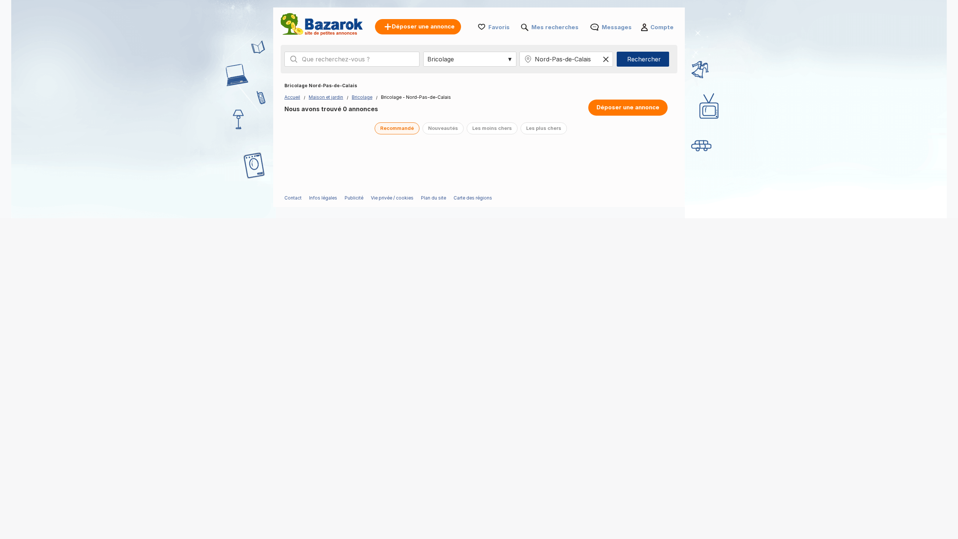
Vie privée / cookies (392, 198)
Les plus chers (543, 128)
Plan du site (433, 198)
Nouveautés (443, 128)
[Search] (294, 59)
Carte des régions (473, 198)
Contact (293, 198)
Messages (617, 27)
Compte (662, 27)
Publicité (354, 198)
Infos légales (323, 198)
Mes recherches (555, 27)
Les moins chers (492, 128)
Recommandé (397, 128)
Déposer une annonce (628, 107)
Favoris (499, 27)
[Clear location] (606, 59)
